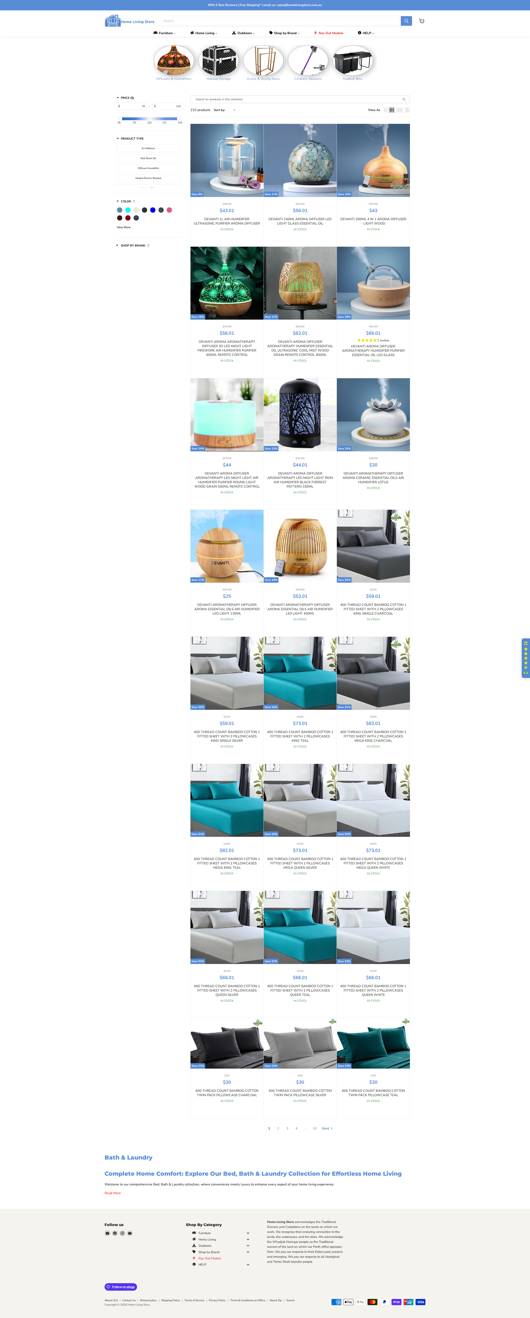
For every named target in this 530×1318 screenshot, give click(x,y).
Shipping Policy (170, 1300)
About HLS (111, 1300)
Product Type (132, 139)
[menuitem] (165, 33)
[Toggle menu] (248, 1233)
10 (315, 1128)
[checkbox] (148, 148)
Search (290, 1300)
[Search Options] (405, 99)
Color (126, 201)
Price (127, 98)
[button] (367, 340)
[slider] (119, 119)
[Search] (406, 21)
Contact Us (129, 1300)
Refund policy (148, 1300)
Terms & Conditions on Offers (247, 1300)
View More (124, 227)
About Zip (276, 1300)
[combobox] (281, 21)
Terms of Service (194, 1300)
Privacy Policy (217, 1300)
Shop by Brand (133, 246)
